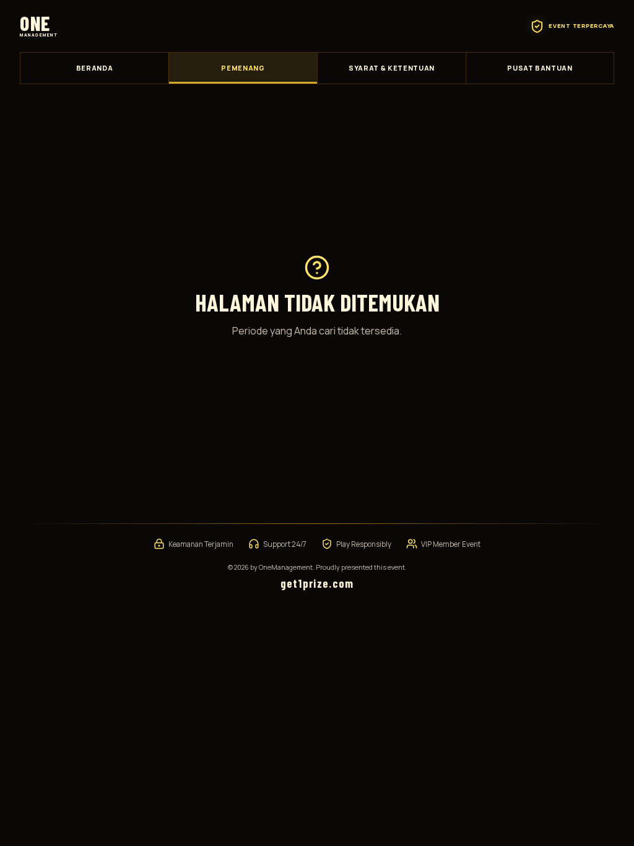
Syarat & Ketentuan (392, 67)
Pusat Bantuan (540, 67)
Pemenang (242, 67)
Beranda (94, 67)
